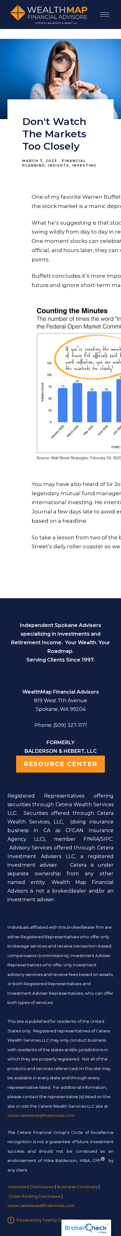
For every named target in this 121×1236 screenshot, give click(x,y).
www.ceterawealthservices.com (40, 1205)
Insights (58, 166)
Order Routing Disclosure (34, 1196)
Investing (84, 166)
